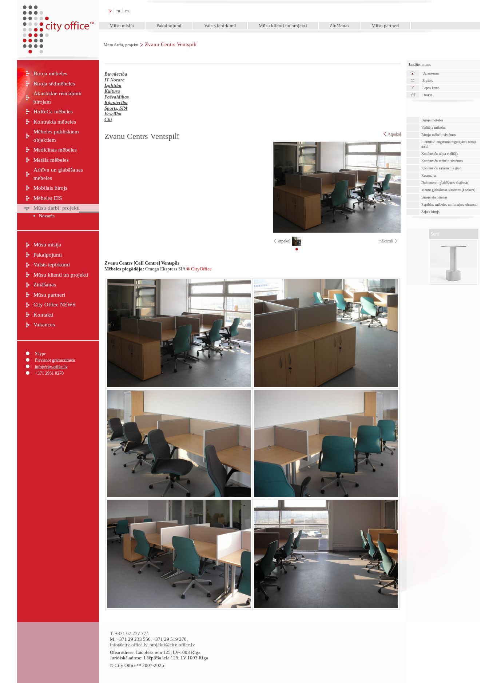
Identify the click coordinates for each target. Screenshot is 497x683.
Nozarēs (47, 215)
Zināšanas (339, 25)
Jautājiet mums (420, 65)
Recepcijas (429, 175)
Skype (40, 353)
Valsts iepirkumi (220, 25)
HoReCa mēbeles (53, 111)
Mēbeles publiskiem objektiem (56, 136)
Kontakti (43, 315)
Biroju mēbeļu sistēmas (438, 135)
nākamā (386, 241)
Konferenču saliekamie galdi (441, 168)
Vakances (44, 325)
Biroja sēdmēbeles (54, 84)
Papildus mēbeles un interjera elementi (449, 204)
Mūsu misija (122, 25)
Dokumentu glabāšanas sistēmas (444, 183)
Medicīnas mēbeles (55, 150)
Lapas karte (430, 88)
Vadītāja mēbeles (433, 127)
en (127, 11)
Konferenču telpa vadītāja (439, 154)
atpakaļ (284, 241)
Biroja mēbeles (50, 73)
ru (118, 11)
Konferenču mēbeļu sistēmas (442, 161)
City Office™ (57, 10)
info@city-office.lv (51, 366)
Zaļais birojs (430, 212)
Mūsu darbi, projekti (121, 45)
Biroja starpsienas (434, 197)
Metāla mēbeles (51, 160)
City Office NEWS (54, 305)
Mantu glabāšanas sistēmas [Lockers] (448, 190)
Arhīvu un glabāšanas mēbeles (58, 174)
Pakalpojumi (169, 25)
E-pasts (427, 81)
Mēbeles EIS (47, 198)
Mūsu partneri (385, 25)
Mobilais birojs (50, 188)
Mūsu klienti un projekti (283, 25)
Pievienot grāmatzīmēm (55, 360)
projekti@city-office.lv (172, 644)
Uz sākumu (430, 73)
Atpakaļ (394, 134)
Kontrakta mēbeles (54, 122)
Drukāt (427, 95)
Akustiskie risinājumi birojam (57, 98)
